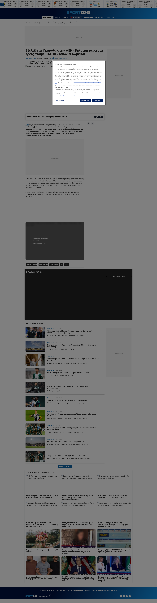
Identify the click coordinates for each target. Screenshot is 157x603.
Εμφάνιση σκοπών (60, 100)
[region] (79, 82)
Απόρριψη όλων (85, 100)
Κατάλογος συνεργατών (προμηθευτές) (65, 95)
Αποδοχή (97, 100)
